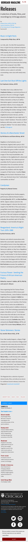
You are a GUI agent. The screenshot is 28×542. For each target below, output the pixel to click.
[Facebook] (13, 524)
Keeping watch (4, 428)
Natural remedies (5, 415)
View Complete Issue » (6, 411)
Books (13, 397)
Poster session (5, 456)
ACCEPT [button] (14, 539)
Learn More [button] (5, 535)
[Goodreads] (20, 524)
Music (17, 397)
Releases (23, 397)
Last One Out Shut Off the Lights (13, 80)
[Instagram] (20, 518)
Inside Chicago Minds (6, 480)
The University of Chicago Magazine (10, 27)
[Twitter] (13, 518)
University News (6, 397)
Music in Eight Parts (8, 36)
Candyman (4, 185)
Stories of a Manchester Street (12, 133)
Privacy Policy (3, 512)
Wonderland (4, 441)
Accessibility (3, 510)
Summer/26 (4, 406)
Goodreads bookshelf (13, 384)
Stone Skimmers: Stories (10, 330)
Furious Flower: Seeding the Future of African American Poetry (11, 275)
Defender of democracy (7, 465)
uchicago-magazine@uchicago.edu (8, 504)
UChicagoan (8, 127)
